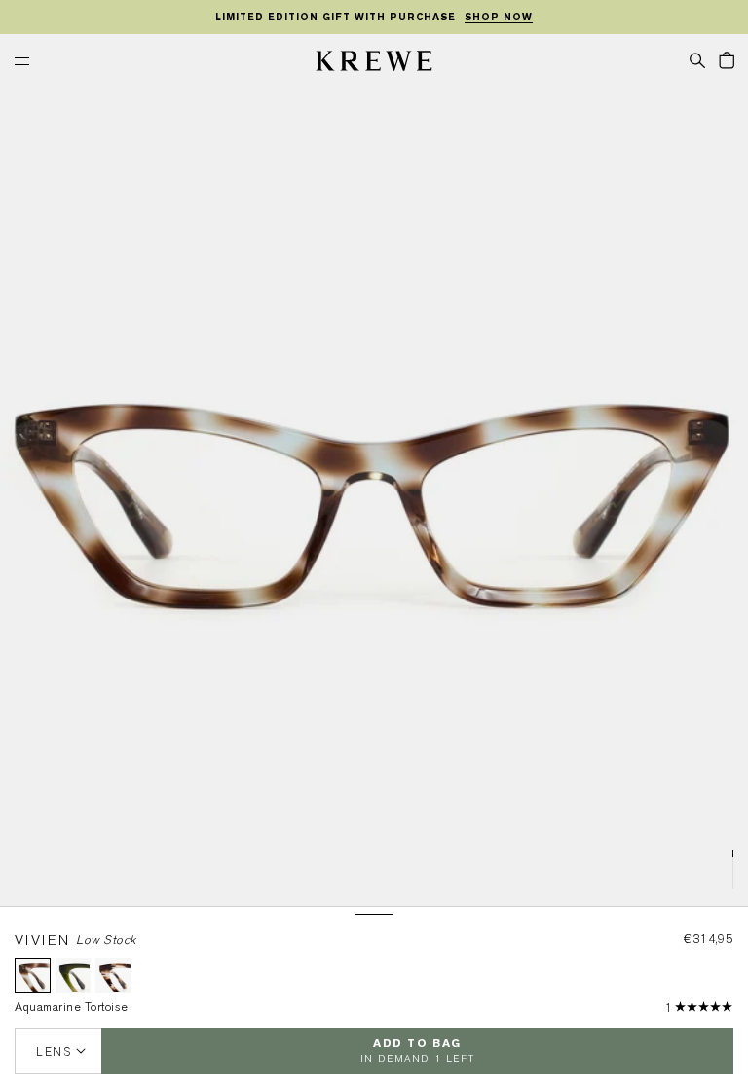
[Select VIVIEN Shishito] (74, 976)
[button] (697, 59)
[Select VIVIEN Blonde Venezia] (113, 976)
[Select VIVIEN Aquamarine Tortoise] (33, 976)
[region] (374, 17)
